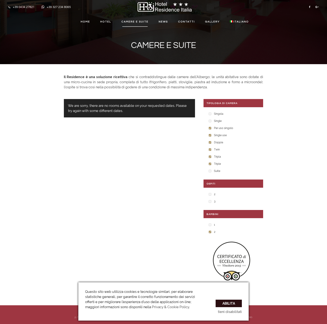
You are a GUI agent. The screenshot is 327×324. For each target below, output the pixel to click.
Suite (217, 171)
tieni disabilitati (230, 312)
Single (218, 121)
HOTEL (105, 21)
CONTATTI (186, 21)
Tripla (217, 156)
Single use (220, 135)
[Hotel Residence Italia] (164, 7)
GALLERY (212, 21)
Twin (217, 149)
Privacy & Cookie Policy (170, 307)
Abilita (228, 303)
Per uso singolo (223, 128)
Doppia (218, 142)
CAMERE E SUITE (135, 21)
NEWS (163, 21)
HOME (85, 21)
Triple (217, 163)
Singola (218, 113)
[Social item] (309, 7)
